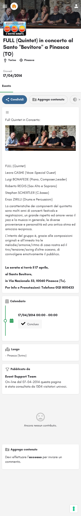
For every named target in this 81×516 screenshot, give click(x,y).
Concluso (32, 324)
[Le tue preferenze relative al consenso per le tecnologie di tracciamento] (74, 509)
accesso (35, 457)
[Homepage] (14, 6)
